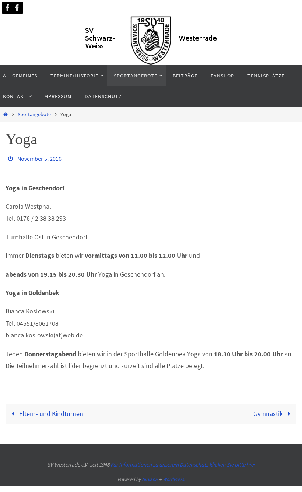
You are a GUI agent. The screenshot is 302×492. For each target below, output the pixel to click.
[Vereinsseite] (8, 8)
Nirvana (150, 477)
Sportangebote (34, 114)
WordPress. (174, 477)
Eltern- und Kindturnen (50, 412)
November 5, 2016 (39, 158)
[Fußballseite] (17, 8)
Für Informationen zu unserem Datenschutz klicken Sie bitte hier (182, 462)
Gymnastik (268, 412)
